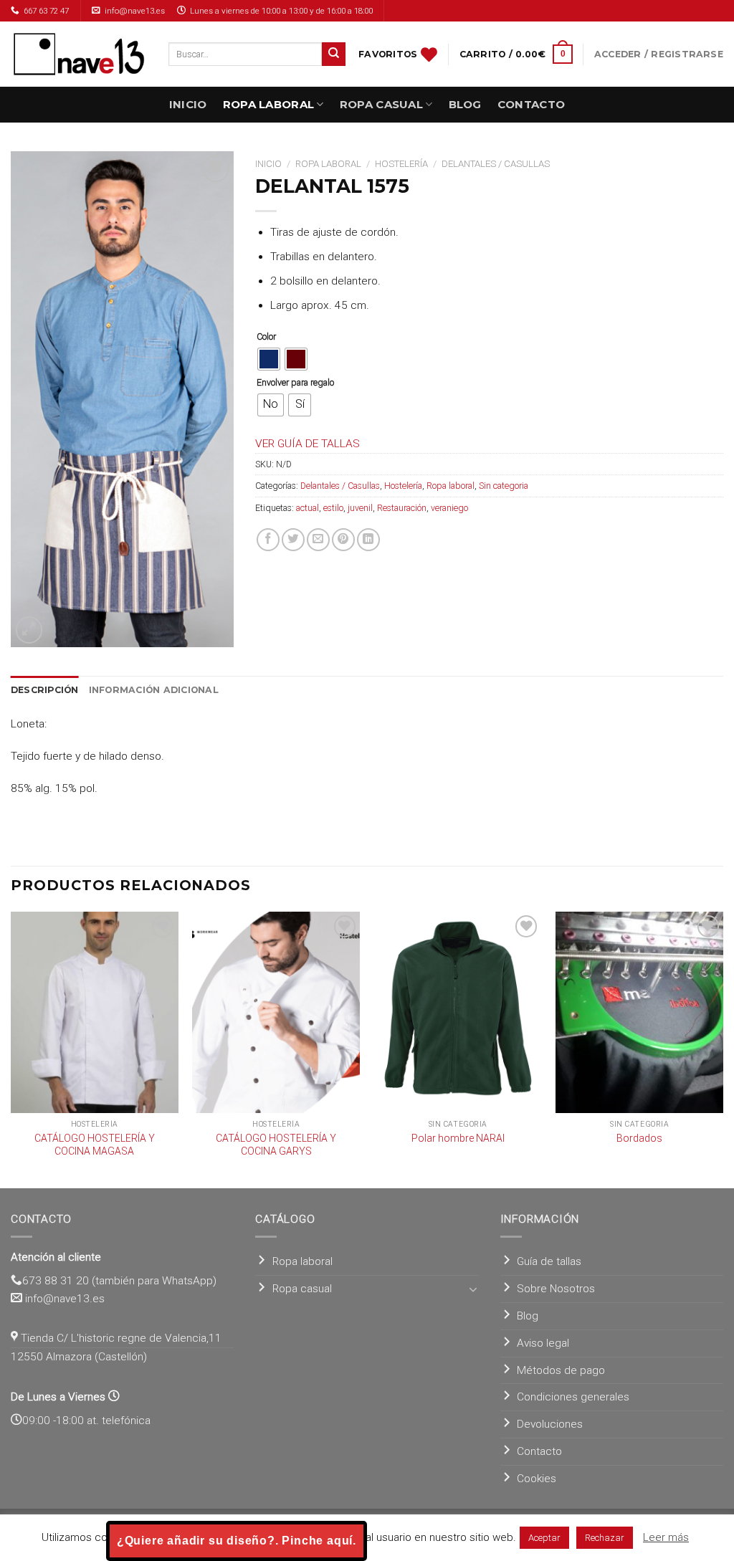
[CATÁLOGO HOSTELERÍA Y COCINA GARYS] (276, 1012)
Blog (465, 104)
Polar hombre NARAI (458, 1138)
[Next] (722, 1048)
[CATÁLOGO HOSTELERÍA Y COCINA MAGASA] (94, 1012)
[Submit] (333, 54)
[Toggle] (473, 1289)
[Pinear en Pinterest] (343, 539)
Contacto (531, 104)
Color (266, 336)
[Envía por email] (318, 539)
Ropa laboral (269, 104)
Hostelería (401, 163)
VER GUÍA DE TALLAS (307, 443)
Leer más (666, 1537)
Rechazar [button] (604, 1537)
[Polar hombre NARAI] (458, 1012)
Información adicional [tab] (154, 689)
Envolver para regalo (295, 382)
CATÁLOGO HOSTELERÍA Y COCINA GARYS (276, 1144)
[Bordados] (639, 1012)
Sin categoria (503, 485)
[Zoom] (29, 630)
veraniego (449, 507)
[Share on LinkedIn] (368, 539)
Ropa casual (381, 104)
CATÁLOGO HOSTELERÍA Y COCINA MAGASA (94, 1144)
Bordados (639, 1138)
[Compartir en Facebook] (268, 539)
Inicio (188, 104)
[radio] (269, 359)
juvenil (360, 507)
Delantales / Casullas (496, 163)
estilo (333, 507)
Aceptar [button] (544, 1537)
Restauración (401, 507)
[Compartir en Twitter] (293, 539)
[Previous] (11, 1048)
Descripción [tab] (45, 689)
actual (307, 507)
